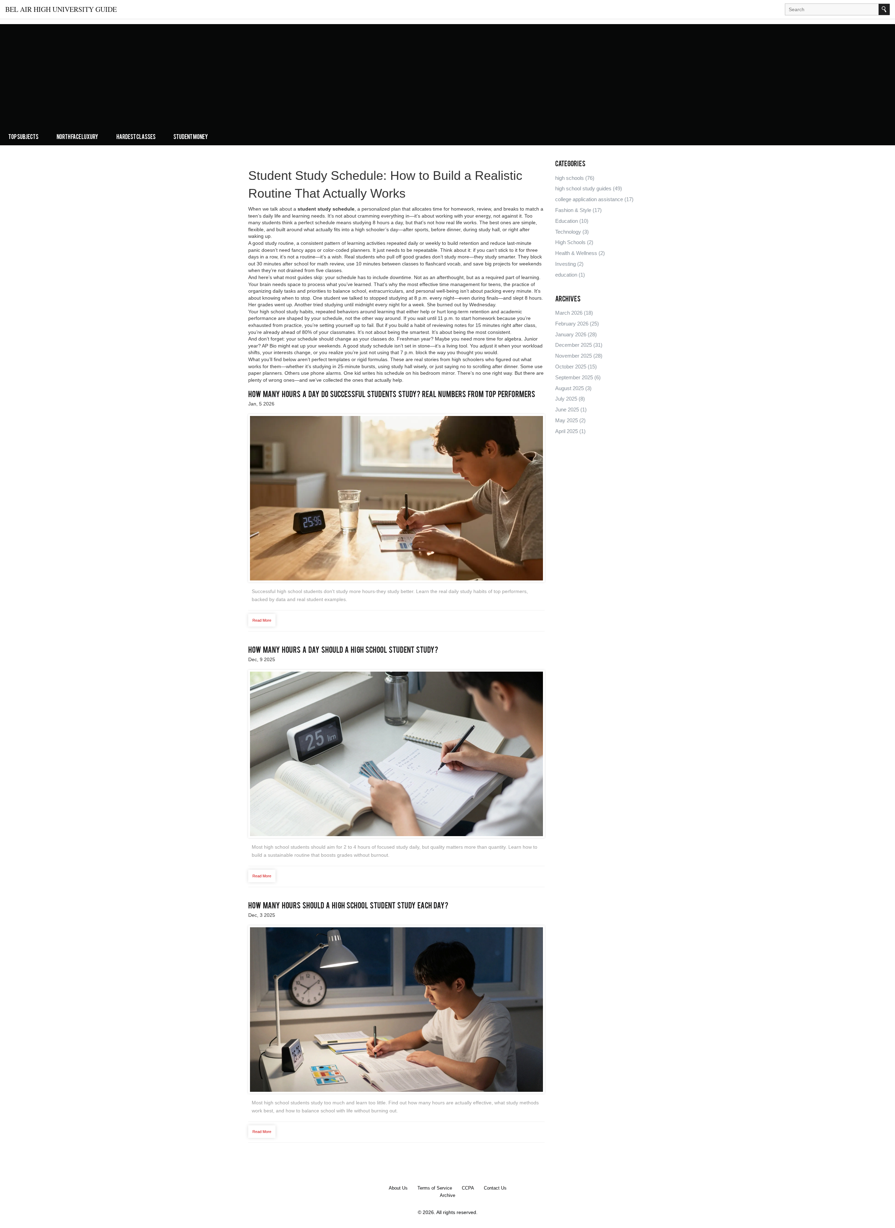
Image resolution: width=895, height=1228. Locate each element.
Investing (569, 264)
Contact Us (495, 1188)
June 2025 (571, 409)
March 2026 (574, 313)
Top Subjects (23, 137)
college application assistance (594, 199)
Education (571, 221)
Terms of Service (434, 1188)
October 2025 (576, 367)
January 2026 (576, 334)
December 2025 (578, 345)
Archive (447, 1195)
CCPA (468, 1188)
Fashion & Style (578, 210)
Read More (261, 620)
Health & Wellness (580, 253)
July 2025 (570, 399)
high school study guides (588, 188)
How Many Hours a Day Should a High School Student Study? (343, 650)
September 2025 (578, 377)
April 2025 (570, 431)
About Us (398, 1188)
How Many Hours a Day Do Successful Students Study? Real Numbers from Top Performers (391, 395)
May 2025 (570, 420)
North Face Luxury (77, 137)
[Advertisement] (447, 81)
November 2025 (578, 356)
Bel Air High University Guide (61, 9)
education (570, 275)
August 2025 (573, 388)
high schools (574, 178)
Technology (572, 232)
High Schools (574, 242)
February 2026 (577, 324)
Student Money (190, 137)
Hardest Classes (136, 137)
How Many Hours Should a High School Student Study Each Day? (348, 906)
